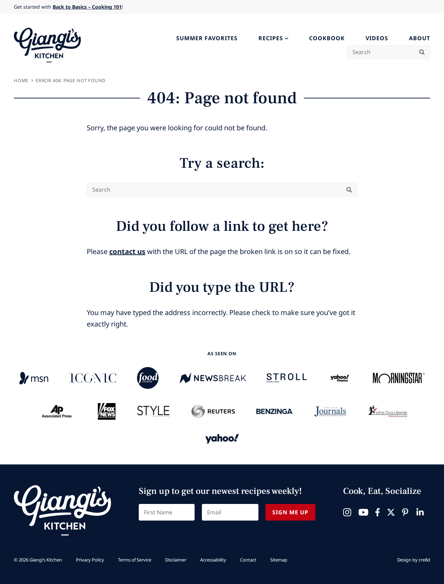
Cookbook (327, 38)
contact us (127, 251)
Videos (377, 38)
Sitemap (278, 560)
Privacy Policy (90, 560)
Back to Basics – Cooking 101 (87, 6)
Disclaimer (175, 560)
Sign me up (290, 512)
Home (21, 80)
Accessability (213, 560)
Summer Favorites (207, 38)
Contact (248, 560)
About (419, 38)
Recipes (270, 38)
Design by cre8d (413, 560)
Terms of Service (134, 560)
